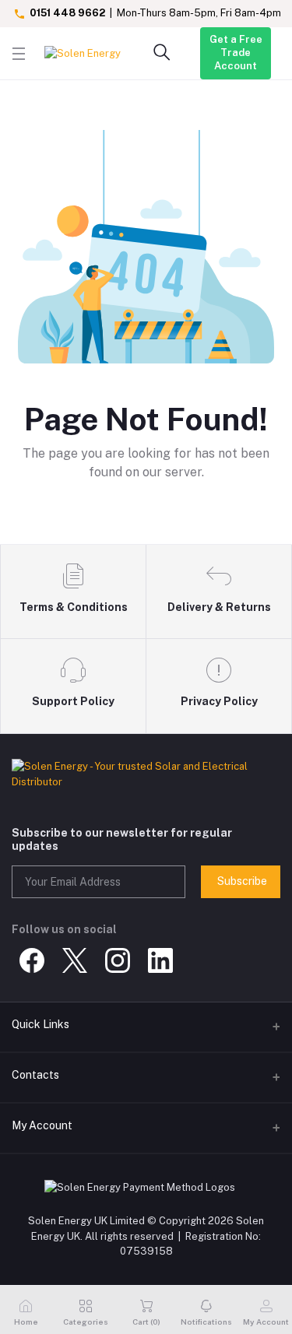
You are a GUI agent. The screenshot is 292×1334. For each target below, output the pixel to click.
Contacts (35, 1075)
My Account (42, 1125)
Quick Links (40, 1024)
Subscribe (242, 881)
